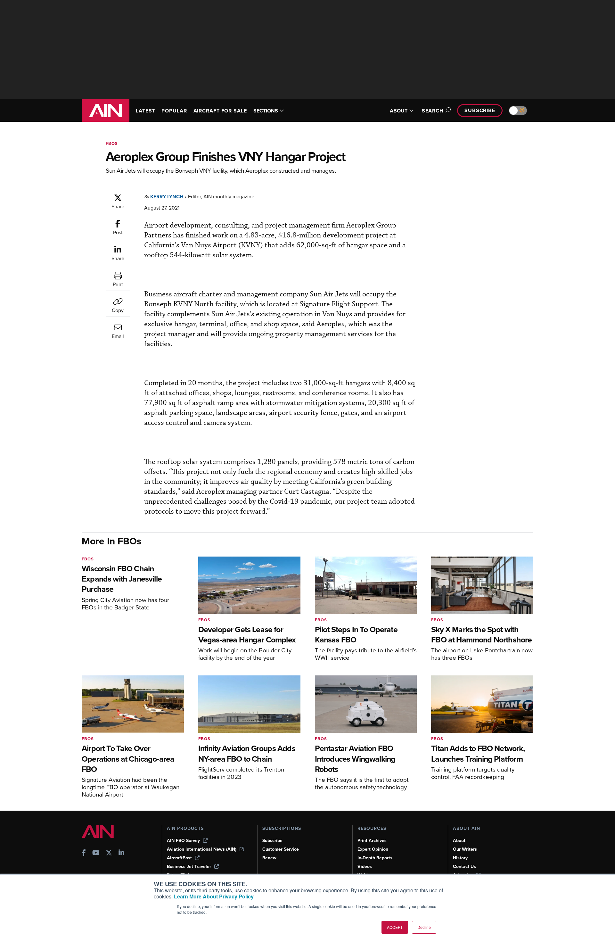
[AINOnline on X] (109, 853)
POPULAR (174, 111)
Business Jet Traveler (189, 866)
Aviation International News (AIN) (201, 849)
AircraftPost (179, 858)
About (459, 840)
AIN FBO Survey (183, 840)
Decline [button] (424, 927)
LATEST (145, 111)
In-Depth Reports (374, 858)
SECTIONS (265, 111)
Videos (364, 866)
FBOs (112, 143)
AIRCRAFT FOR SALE (220, 111)
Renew (269, 858)
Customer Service (280, 849)
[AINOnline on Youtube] (96, 853)
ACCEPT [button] (395, 927)
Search (433, 110)
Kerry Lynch (167, 196)
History (460, 858)
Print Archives (372, 840)
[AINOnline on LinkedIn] (121, 853)
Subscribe (479, 110)
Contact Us (464, 866)
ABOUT (398, 111)
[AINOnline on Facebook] (84, 853)
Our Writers (465, 849)
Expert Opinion (372, 849)
